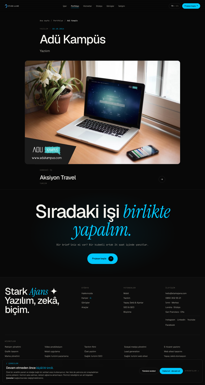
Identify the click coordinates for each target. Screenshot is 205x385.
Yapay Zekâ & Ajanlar (133, 302)
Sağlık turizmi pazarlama (56, 356)
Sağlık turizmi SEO (93, 356)
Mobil (126, 293)
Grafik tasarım (11, 351)
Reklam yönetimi (13, 347)
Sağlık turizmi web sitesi (136, 356)
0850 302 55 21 (173, 298)
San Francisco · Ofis (174, 312)
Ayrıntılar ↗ (192, 371)
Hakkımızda (87, 293)
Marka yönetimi (12, 356)
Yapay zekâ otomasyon (175, 356)
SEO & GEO (129, 307)
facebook (170, 325)
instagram (170, 319)
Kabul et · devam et (171, 371)
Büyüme (127, 312)
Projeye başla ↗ (191, 6)
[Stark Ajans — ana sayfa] (12, 6)
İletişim (121, 6)
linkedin (181, 319)
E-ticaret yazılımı (172, 347)
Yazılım (127, 298)
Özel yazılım (90, 351)
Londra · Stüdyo (172, 307)
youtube (191, 319)
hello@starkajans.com (176, 293)
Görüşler (110, 6)
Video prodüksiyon (53, 347)
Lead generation (132, 351)
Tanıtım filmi (90, 347)
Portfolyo (75, 6)
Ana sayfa (44, 20)
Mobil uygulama (52, 351)
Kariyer (86, 298)
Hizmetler (87, 6)
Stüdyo (99, 6)
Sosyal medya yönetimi (135, 347)
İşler (65, 6)
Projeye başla (102, 258)
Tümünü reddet (149, 371)
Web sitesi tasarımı (173, 351)
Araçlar (84, 307)
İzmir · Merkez (172, 302)
